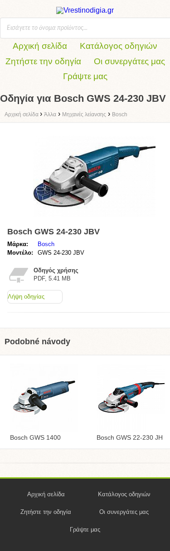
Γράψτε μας (85, 76)
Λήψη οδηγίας (26, 296)
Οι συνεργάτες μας (129, 61)
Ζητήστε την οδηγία (43, 61)
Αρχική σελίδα (40, 46)
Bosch (46, 244)
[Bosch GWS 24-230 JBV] (94, 219)
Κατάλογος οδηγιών (118, 46)
